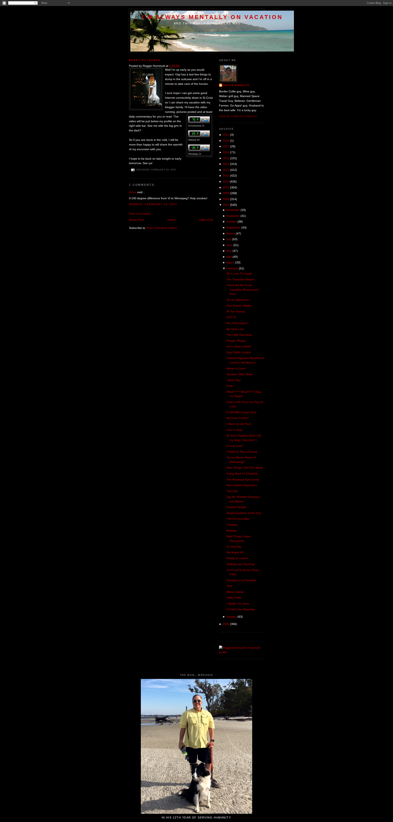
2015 (226, 158)
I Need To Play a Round (241, 451)
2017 (226, 146)
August (230, 233)
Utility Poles (233, 597)
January (231, 616)
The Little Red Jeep (239, 334)
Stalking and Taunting (240, 564)
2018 (226, 140)
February (232, 268)
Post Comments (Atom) (162, 228)
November (233, 215)
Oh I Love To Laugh (239, 273)
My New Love (235, 329)
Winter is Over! (236, 368)
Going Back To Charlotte (242, 473)
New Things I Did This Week (244, 467)
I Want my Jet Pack (238, 424)
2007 (226, 204)
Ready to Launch (144, 60)
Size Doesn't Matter (239, 305)
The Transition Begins (240, 279)
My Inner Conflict (237, 418)
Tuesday (231, 524)
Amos (132, 192)
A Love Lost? (234, 445)
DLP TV (231, 317)
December (233, 210)
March (230, 262)
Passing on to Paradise (241, 580)
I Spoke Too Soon (237, 603)
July (228, 239)
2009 (226, 193)
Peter (229, 385)
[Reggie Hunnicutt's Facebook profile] (241, 652)
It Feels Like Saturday (240, 609)
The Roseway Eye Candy (242, 479)
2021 (226, 134)
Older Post (206, 219)
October (231, 221)
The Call (231, 491)
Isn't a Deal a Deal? (239, 346)
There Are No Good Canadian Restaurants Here (242, 289)
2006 (226, 624)
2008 (226, 199)
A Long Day (233, 546)
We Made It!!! (235, 552)
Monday (231, 530)
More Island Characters (241, 485)
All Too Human (235, 311)
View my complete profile (238, 116)
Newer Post (136, 219)
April (229, 256)
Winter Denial (235, 592)
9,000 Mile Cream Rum (241, 412)
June (229, 245)
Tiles (229, 586)
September (233, 227)
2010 (226, 187)
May (229, 250)
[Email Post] (132, 169)
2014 (226, 164)
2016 (226, 152)
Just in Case (234, 429)
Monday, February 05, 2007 (153, 204)
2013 (226, 169)
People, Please (236, 340)
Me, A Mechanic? (237, 323)
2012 (226, 175)
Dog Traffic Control (238, 352)
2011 (226, 181)
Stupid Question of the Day (243, 513)
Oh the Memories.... (239, 299)
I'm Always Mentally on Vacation (212, 17)
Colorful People (236, 507)
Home (171, 219)
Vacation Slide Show (239, 374)
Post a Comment (140, 213)
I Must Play (233, 380)
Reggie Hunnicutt (236, 85)
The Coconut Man (238, 518)
